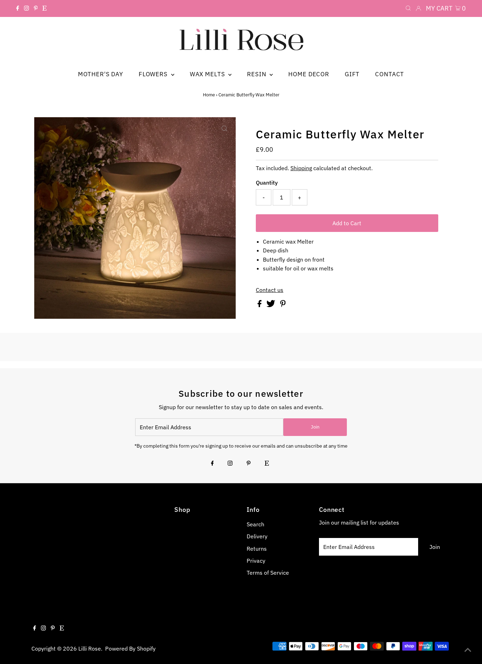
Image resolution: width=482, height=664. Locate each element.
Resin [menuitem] (257, 74)
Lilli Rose (89, 648)
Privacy (256, 560)
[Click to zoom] (224, 128)
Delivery (257, 536)
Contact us (269, 290)
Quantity (267, 182)
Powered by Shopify (130, 648)
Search (255, 524)
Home (209, 95)
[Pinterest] (36, 8)
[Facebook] (17, 8)
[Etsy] (44, 8)
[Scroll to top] (468, 650)
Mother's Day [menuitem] (100, 74)
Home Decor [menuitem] (308, 74)
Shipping (301, 168)
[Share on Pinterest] (283, 305)
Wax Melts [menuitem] (208, 74)
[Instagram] (26, 8)
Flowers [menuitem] (154, 74)
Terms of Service (268, 572)
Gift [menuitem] (352, 74)
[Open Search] (408, 8)
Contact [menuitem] (389, 74)
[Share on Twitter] (271, 305)
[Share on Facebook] (260, 305)
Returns (257, 548)
